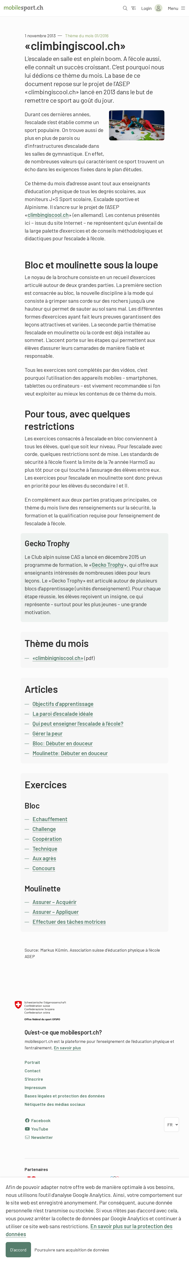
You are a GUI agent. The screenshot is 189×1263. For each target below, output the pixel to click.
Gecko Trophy (108, 564)
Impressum (35, 1087)
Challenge (44, 829)
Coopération (47, 838)
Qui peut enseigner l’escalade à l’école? (77, 723)
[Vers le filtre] (133, 8)
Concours (43, 868)
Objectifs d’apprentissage (63, 703)
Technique (44, 848)
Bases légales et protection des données (65, 1095)
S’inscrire (34, 1079)
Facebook (40, 1120)
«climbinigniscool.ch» (57, 658)
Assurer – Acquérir (54, 902)
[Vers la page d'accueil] (23, 8)
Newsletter (41, 1137)
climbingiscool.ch (48, 214)
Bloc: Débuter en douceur (62, 743)
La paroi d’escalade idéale (62, 713)
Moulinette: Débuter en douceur (70, 753)
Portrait (32, 1062)
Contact (33, 1070)
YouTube (39, 1128)
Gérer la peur (47, 733)
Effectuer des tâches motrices (69, 921)
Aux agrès (44, 858)
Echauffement (49, 819)
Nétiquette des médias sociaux (55, 1104)
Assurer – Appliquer (55, 911)
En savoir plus (67, 1047)
